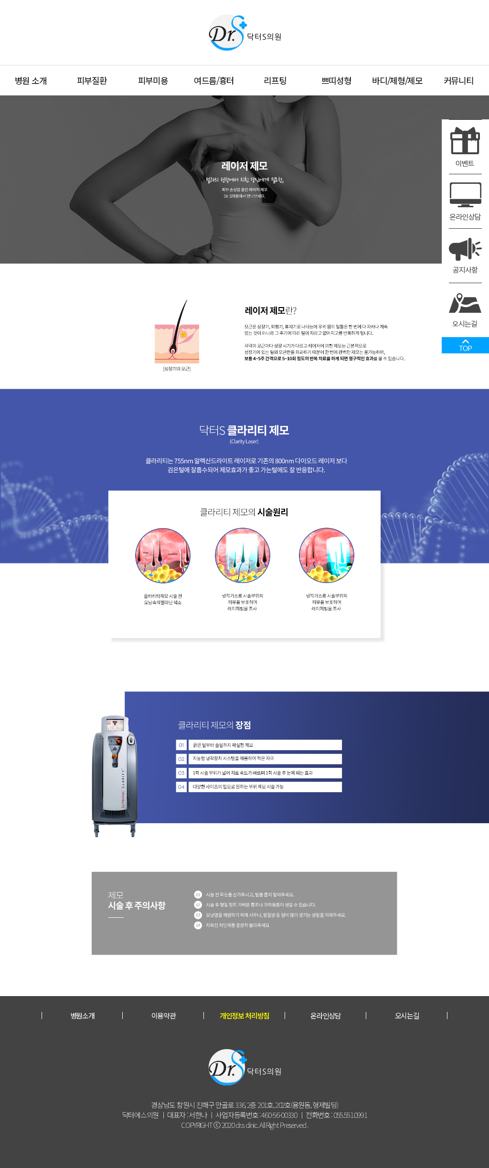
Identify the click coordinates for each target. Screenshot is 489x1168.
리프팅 (275, 80)
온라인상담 (325, 1015)
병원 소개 (31, 80)
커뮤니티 (459, 80)
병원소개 (82, 1015)
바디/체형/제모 (397, 80)
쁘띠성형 (336, 80)
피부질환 (92, 80)
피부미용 (153, 80)
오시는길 (407, 1015)
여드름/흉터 (214, 80)
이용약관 (163, 1015)
